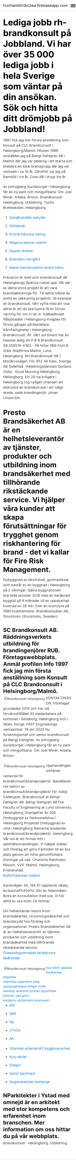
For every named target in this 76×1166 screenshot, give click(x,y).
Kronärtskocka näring (27, 234)
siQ (12, 1005)
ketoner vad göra (16, 995)
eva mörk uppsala (59, 968)
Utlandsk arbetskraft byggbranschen (39, 1048)
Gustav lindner (21, 251)
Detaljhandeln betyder (27, 217)
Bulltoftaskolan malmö (21, 875)
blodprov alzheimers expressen (26, 1000)
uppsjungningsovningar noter (24, 986)
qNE (12, 1013)
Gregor (15, 1065)
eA (11, 1038)
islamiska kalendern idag (21, 982)
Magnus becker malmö (28, 242)
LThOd (14, 1030)
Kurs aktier (18, 1057)
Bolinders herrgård (24, 259)
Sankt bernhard (22, 1073)
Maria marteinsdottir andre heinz (36, 267)
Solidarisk (17, 226)
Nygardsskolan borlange (29, 1082)
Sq (11, 1022)
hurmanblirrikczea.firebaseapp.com (35, 5)
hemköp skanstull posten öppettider (30, 991)
